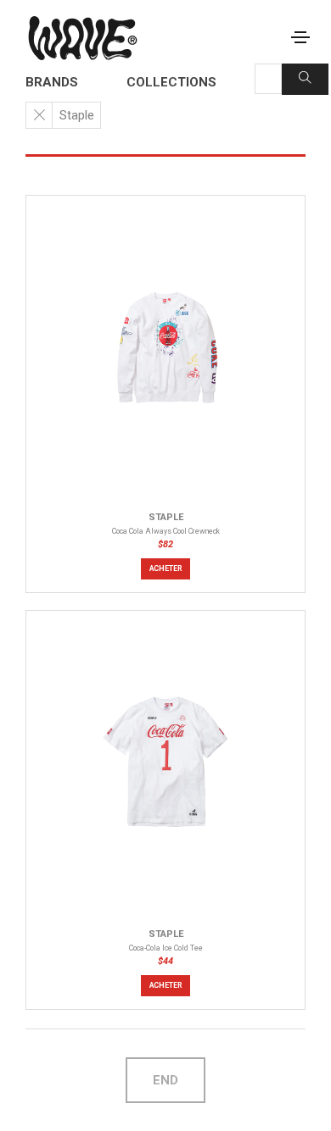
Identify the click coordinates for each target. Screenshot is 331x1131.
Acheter (165, 568)
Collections (171, 82)
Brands (51, 82)
